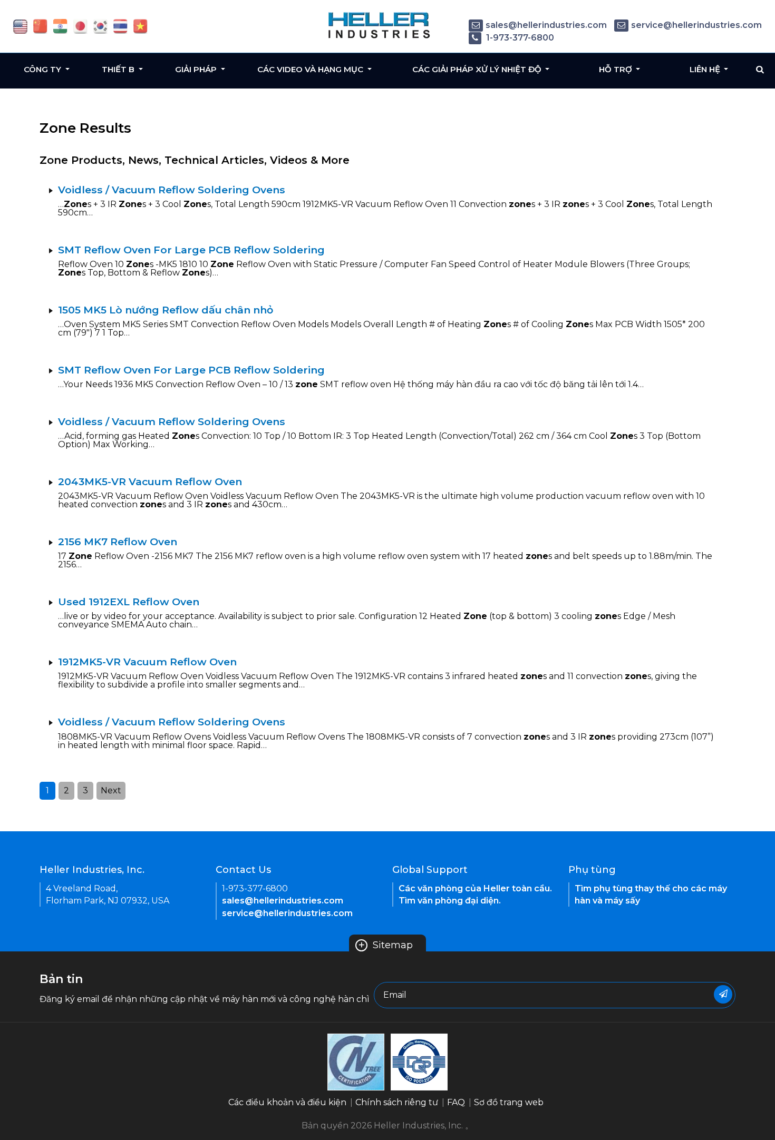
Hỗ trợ (616, 69)
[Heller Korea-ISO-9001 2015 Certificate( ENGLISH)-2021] (356, 1061)
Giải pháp (197, 69)
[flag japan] (80, 26)
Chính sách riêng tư (396, 1102)
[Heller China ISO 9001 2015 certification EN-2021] (419, 1061)
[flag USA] (20, 26)
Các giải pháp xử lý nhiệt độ (478, 69)
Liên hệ (706, 69)
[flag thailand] (120, 26)
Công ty (43, 69)
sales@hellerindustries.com (546, 25)
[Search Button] (760, 69)
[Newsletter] (723, 994)
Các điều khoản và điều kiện (287, 1102)
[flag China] (40, 26)
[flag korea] (100, 26)
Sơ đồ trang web (509, 1102)
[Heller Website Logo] (379, 25)
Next (111, 790)
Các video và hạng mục (311, 69)
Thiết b (119, 69)
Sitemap (385, 945)
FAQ (456, 1102)
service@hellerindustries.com (696, 25)
